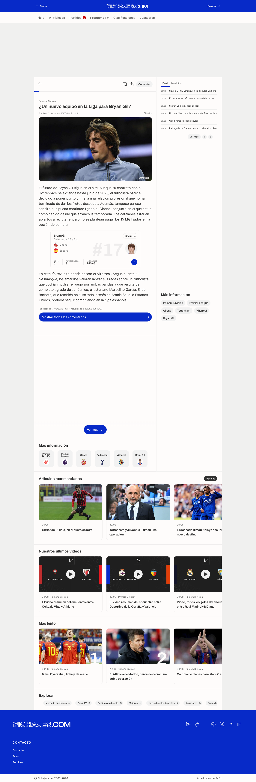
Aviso (16, 756)
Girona (105, 209)
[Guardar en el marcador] (125, 84)
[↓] (210, 137)
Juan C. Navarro (51, 113)
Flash (165, 83)
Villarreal (104, 274)
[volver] (40, 84)
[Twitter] (222, 724)
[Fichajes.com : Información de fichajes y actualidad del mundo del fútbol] (127, 6)
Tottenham (48, 193)
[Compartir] (131, 84)
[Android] (188, 724)
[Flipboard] (239, 724)
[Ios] (197, 724)
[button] (41, 6)
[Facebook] (213, 724)
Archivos (18, 762)
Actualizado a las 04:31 (209, 778)
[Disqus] (95, 387)
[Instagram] (230, 724)
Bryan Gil (65, 188)
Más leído (176, 83)
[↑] (204, 137)
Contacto (18, 750)
